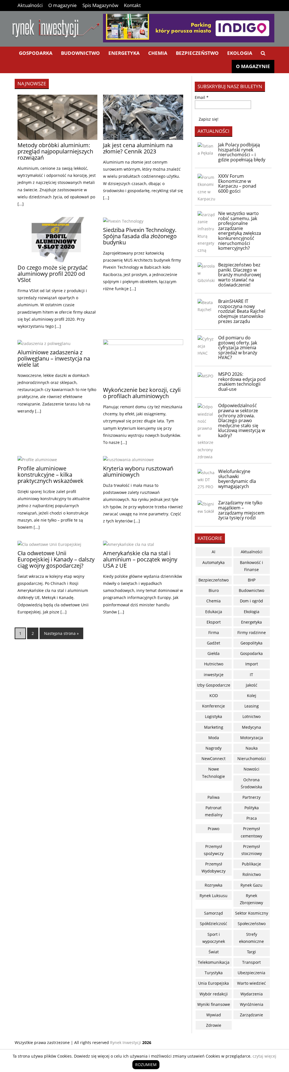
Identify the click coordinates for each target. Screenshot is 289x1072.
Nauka (252, 748)
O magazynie (62, 5)
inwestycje (214, 674)
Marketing (213, 727)
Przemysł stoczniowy (251, 850)
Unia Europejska (213, 983)
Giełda (213, 653)
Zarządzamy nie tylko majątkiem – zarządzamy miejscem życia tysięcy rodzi (241, 510)
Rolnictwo (251, 874)
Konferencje (213, 706)
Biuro (214, 590)
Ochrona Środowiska (251, 783)
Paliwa (213, 797)
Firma (213, 632)
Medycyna (251, 727)
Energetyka (124, 53)
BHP (251, 580)
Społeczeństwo (252, 923)
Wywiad (213, 1014)
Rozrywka (213, 885)
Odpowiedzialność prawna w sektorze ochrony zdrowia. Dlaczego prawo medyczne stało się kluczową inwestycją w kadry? (241, 420)
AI (213, 551)
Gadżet (213, 643)
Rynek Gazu (251, 885)
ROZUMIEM (146, 1064)
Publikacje (251, 864)
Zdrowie (213, 1025)
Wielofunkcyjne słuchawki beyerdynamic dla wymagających (237, 478)
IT (251, 674)
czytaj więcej (264, 1056)
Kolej (251, 695)
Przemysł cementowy (251, 832)
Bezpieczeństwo (197, 53)
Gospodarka (35, 53)
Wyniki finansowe (213, 1004)
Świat (214, 951)
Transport (251, 962)
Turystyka (214, 972)
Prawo (213, 828)
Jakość (251, 685)
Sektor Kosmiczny (251, 913)
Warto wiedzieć (251, 983)
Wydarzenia (251, 994)
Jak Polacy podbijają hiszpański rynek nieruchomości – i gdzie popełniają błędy (241, 152)
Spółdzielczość (213, 923)
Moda (213, 737)
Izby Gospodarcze (213, 685)
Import (251, 664)
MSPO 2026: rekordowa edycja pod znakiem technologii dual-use (242, 381)
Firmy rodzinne (251, 632)
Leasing (251, 706)
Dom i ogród (251, 601)
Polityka (251, 807)
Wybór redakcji (214, 994)
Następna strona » (61, 633)
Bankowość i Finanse (251, 566)
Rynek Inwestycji (125, 1042)
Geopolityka (251, 643)
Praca (251, 818)
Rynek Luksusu (213, 895)
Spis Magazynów (100, 5)
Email (202, 97)
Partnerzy (251, 797)
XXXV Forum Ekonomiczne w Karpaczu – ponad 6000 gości (237, 183)
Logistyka (213, 716)
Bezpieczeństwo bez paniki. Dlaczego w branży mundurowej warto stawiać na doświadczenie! (239, 275)
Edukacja (213, 611)
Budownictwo (80, 53)
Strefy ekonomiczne (251, 938)
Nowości (251, 769)
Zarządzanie (251, 1014)
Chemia (157, 53)
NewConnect (213, 758)
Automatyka (213, 562)
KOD (213, 695)
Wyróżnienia (251, 1004)
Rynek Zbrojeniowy (251, 899)
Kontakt (132, 5)
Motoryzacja (251, 737)
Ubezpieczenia (251, 972)
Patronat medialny (213, 811)
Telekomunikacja (213, 962)
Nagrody (213, 748)
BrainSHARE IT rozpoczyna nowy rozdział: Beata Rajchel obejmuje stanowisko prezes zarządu (241, 311)
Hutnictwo (213, 664)
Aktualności (30, 5)
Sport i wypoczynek (213, 938)
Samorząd (213, 913)
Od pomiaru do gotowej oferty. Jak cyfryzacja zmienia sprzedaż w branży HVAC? (237, 348)
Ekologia (239, 53)
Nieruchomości (251, 758)
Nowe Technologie (213, 772)
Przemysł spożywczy (214, 850)
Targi (251, 951)
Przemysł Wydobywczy (213, 867)
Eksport (214, 622)
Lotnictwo (251, 716)
